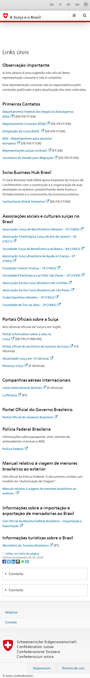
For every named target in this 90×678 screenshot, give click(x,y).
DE (52, 4)
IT (60, 4)
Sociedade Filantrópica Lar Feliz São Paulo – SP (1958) (41, 275)
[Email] (27, 561)
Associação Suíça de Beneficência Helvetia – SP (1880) (40, 229)
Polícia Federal (13, 449)
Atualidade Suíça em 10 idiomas (25, 358)
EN (77, 4)
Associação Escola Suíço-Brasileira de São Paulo (36, 290)
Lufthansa (9, 395)
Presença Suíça (12, 366)
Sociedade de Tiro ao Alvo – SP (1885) (29, 305)
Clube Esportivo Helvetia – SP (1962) (28, 297)
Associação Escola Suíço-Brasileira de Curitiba (34, 283)
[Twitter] (9, 561)
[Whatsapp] (23, 561)
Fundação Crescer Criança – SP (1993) (29, 268)
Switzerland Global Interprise (23, 201)
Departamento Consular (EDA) (24, 124)
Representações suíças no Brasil (24, 150)
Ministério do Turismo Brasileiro (25, 545)
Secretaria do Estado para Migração (27, 158)
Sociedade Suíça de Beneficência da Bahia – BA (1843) (41, 249)
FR (68, 4)
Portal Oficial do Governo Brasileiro (27, 417)
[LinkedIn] (14, 561)
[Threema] (18, 561)
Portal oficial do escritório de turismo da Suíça (35, 346)
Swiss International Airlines (22, 388)
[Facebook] (4, 561)
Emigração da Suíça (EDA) (21, 131)
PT (86, 4)
